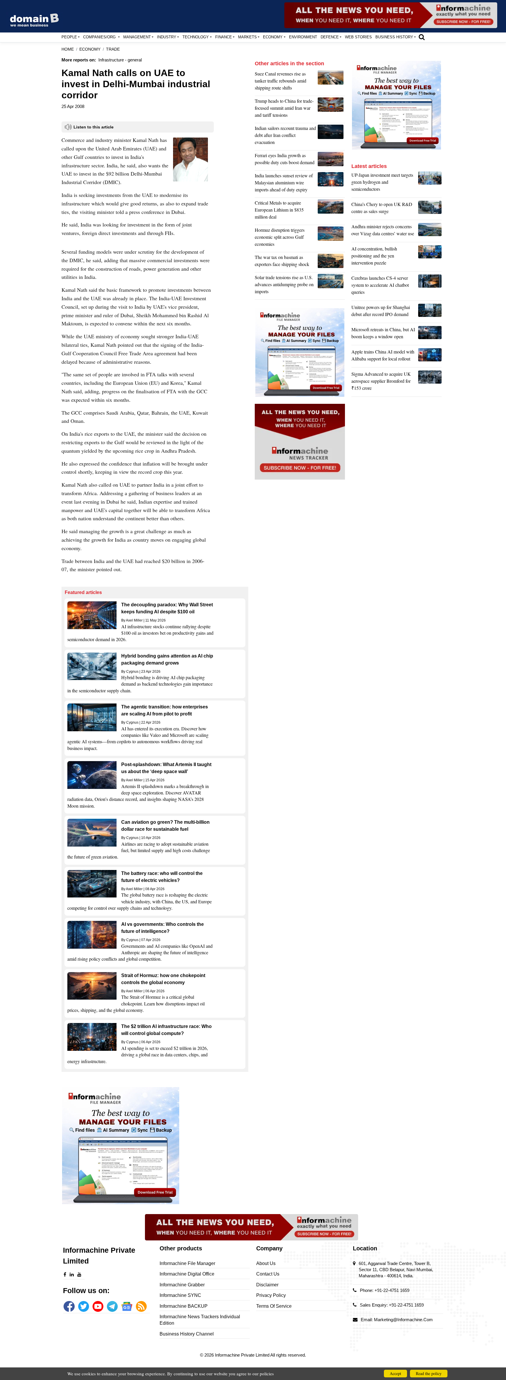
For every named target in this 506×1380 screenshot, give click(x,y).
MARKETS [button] (247, 37)
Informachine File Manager (187, 1263)
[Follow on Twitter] (83, 1306)
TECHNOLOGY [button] (195, 37)
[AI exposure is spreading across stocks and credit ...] (430, 257)
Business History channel (187, 1333)
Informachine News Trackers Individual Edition (200, 1320)
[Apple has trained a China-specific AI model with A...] (430, 356)
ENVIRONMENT (303, 37)
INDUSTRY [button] (166, 37)
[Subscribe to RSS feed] (141, 1306)
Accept (395, 1373)
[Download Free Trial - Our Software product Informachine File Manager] (155, 1145)
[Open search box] (422, 36)
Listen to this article (93, 127)
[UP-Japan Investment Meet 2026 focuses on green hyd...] (430, 183)
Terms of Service (274, 1306)
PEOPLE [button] (69, 37)
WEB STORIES (358, 37)
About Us (266, 1263)
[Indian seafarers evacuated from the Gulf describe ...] (331, 137)
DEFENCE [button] (330, 37)
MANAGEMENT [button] (137, 37)
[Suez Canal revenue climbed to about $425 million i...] (331, 82)
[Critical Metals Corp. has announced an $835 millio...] (331, 211)
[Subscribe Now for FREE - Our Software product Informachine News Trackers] (390, 15)
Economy (89, 49)
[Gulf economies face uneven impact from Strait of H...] (331, 238)
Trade (113, 49)
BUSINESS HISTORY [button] (394, 37)
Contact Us (267, 1273)
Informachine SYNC (180, 1295)
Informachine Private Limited (242, 1354)
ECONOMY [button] (273, 37)
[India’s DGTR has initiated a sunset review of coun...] (331, 184)
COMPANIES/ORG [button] (100, 37)
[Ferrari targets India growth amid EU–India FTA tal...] (331, 160)
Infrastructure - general (120, 59)
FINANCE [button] (223, 37)
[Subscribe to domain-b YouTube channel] (98, 1306)
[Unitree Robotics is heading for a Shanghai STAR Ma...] (430, 312)
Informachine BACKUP (184, 1306)
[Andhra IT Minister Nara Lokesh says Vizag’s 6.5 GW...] (430, 231)
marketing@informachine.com (403, 1319)
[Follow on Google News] (126, 1306)
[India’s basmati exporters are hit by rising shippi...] (331, 262)
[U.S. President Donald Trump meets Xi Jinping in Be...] (331, 109)
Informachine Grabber (182, 1284)
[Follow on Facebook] (69, 1306)
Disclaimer (267, 1284)
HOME (67, 49)
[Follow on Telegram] (112, 1306)
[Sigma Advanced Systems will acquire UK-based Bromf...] (430, 382)
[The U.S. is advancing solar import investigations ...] (331, 286)
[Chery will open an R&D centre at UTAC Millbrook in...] (430, 209)
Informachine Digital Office (187, 1273)
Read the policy (429, 1373)
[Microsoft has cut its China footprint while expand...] (430, 334)
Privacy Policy (271, 1295)
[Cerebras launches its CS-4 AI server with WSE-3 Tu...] (430, 286)
